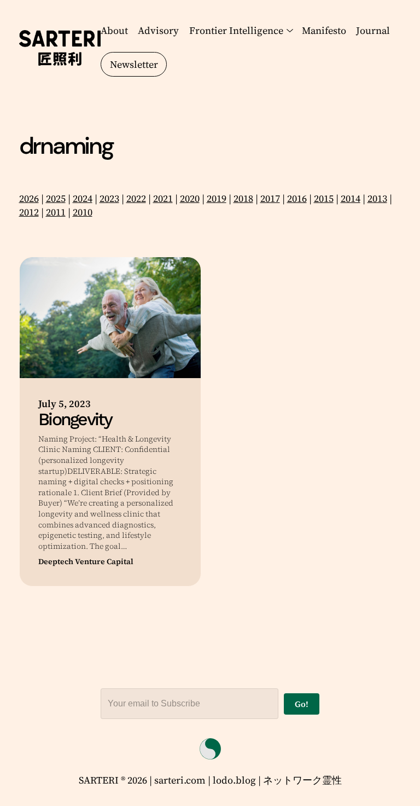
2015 (324, 198)
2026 (29, 198)
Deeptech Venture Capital (85, 561)
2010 (82, 212)
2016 (297, 198)
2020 (190, 198)
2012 (29, 212)
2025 (56, 198)
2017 (270, 198)
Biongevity (75, 419)
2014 (350, 198)
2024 (82, 198)
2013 (377, 198)
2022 (136, 198)
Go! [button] (301, 704)
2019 (216, 198)
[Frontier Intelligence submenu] (287, 30)
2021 (163, 198)
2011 (56, 212)
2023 (109, 198)
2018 (243, 198)
